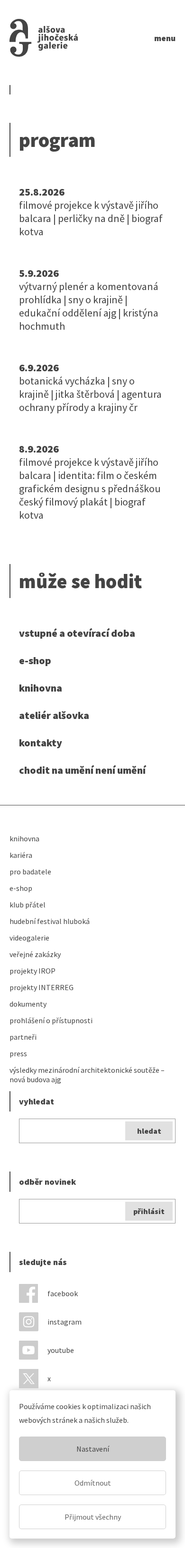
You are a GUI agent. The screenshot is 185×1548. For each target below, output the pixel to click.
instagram (64, 1321)
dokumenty (27, 1004)
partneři (23, 1037)
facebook (62, 1293)
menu (165, 38)
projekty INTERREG (41, 987)
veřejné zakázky (35, 954)
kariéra (20, 855)
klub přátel (27, 904)
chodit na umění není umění (82, 770)
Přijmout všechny (93, 1517)
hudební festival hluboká (49, 921)
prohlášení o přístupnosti (50, 1020)
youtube (60, 1350)
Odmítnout (92, 1483)
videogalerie (29, 937)
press (18, 1053)
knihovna (40, 687)
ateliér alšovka (54, 715)
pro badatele (30, 871)
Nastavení (92, 1449)
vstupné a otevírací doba (77, 633)
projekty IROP (32, 970)
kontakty (40, 742)
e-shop (35, 660)
